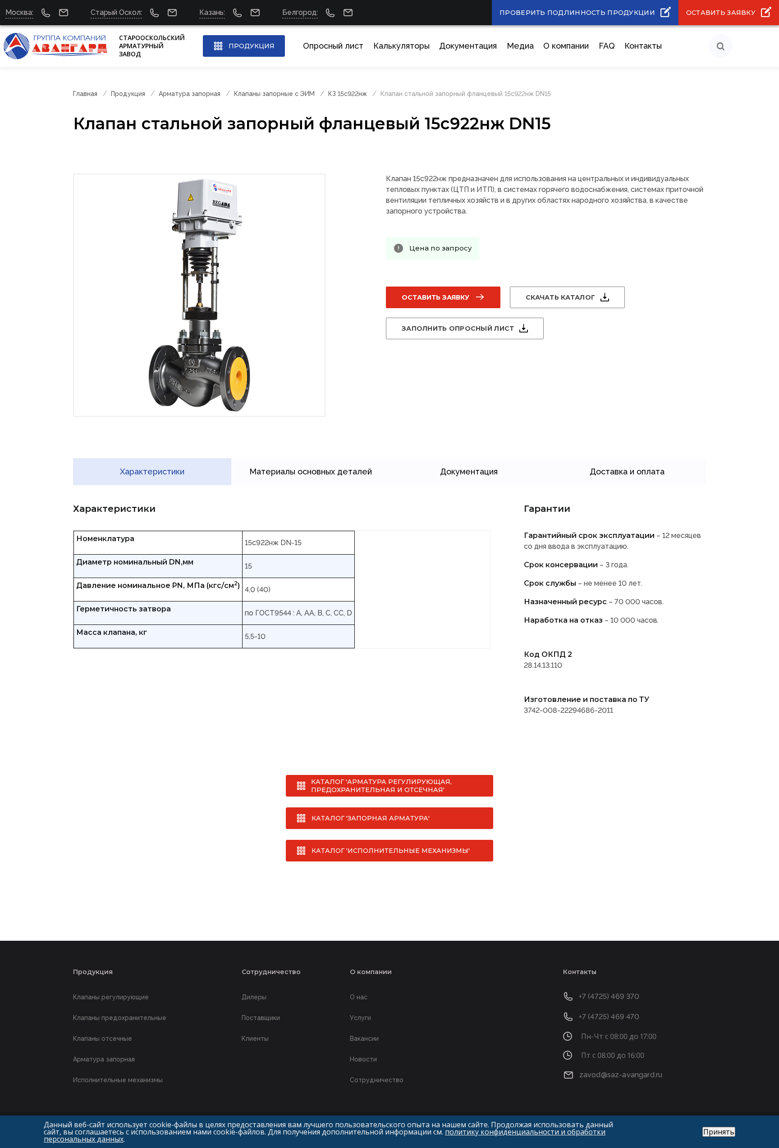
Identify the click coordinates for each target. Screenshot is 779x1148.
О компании (566, 45)
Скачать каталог (560, 297)
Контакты (643, 45)
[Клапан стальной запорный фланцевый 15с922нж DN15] (199, 295)
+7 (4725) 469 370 (609, 996)
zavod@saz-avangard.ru (620, 1075)
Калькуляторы (401, 45)
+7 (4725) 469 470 (609, 1016)
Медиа (520, 45)
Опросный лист (333, 45)
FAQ (607, 45)
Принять (718, 1132)
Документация (468, 45)
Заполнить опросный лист (458, 328)
